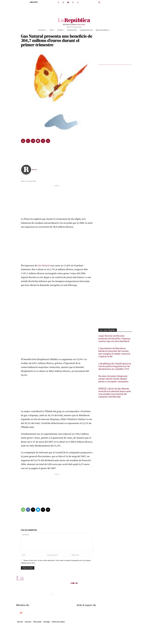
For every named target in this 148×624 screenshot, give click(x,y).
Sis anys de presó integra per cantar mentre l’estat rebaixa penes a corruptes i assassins (113, 379)
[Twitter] (73, 2)
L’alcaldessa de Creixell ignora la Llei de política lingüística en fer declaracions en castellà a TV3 (114, 366)
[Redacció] (26, 169)
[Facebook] (58, 2)
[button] (99, 2)
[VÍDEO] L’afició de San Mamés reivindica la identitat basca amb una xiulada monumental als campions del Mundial (114, 392)
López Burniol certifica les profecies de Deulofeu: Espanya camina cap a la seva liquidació (114, 338)
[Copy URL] (43, 141)
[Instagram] (63, 2)
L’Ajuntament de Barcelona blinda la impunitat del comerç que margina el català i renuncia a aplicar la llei (114, 352)
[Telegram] (68, 2)
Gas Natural (44, 265)
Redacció (34, 169)
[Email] (48, 141)
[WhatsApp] (78, 2)
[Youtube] (76, 583)
